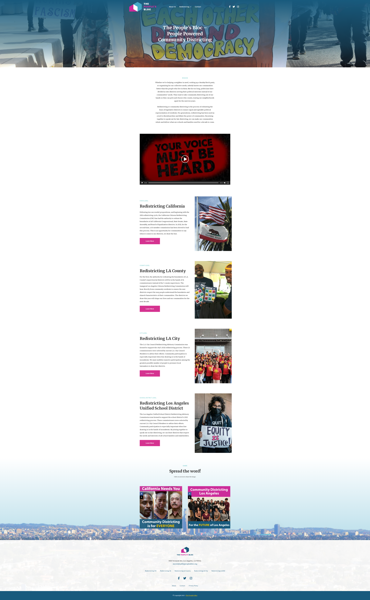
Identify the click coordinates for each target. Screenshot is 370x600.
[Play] (142, 183)
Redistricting (184, 7)
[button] (185, 159)
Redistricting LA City (201, 571)
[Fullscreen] (228, 183)
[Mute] (225, 183)
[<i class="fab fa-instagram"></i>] (238, 6)
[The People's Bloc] (142, 7)
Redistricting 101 (151, 571)
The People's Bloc (191, 595)
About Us (172, 7)
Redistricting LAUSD (218, 571)
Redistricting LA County (183, 571)
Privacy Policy (193, 586)
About (174, 586)
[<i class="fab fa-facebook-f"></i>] (229, 6)
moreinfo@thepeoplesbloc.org (185, 564)
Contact (198, 7)
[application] (185, 159)
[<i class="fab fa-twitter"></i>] (234, 6)
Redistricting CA (165, 571)
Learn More (150, 241)
